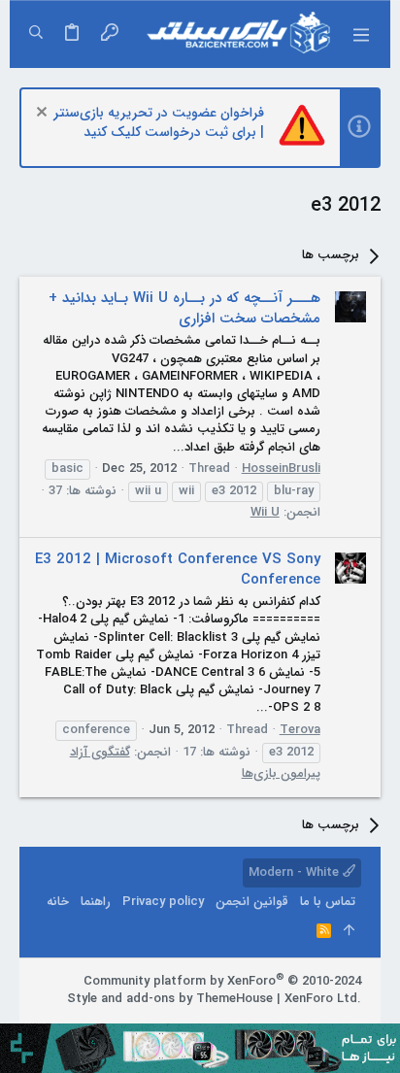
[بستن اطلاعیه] (44, 114)
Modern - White (296, 872)
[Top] (349, 931)
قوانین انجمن (252, 901)
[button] (361, 34)
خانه (58, 901)
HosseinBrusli (281, 468)
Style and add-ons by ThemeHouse (170, 999)
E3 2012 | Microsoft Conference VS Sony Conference (177, 569)
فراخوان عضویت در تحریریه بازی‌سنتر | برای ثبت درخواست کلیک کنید (158, 122)
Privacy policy (163, 901)
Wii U (265, 512)
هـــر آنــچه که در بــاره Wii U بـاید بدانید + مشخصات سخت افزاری (184, 308)
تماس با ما (327, 901)
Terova (300, 730)
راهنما (96, 901)
